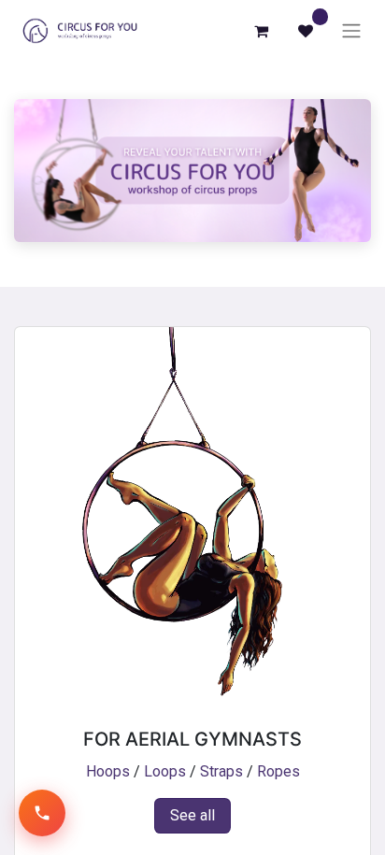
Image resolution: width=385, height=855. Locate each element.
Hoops (108, 771)
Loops (165, 771)
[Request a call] (42, 813)
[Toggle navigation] (351, 31)
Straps (221, 771)
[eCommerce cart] (260, 31)
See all (192, 815)
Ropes (278, 771)
